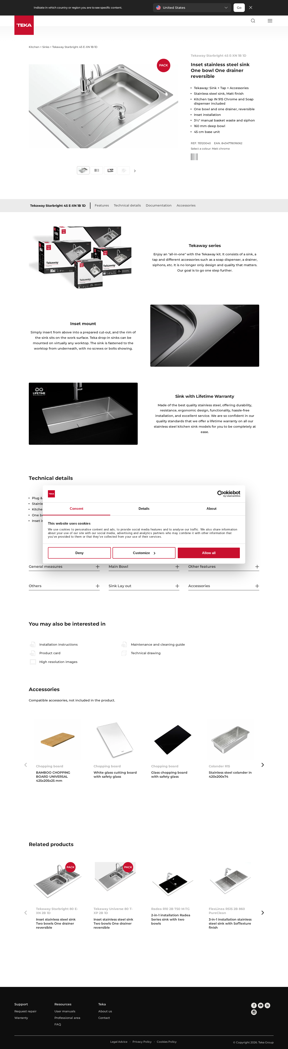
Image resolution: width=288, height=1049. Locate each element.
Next (135, 171)
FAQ (57, 1024)
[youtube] (260, 1005)
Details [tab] (144, 509)
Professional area (67, 1018)
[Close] (250, 8)
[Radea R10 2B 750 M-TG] (173, 882)
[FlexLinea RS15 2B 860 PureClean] (230, 882)
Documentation (159, 205)
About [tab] (211, 509)
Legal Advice (118, 1041)
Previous (25, 765)
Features (102, 205)
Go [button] (239, 8)
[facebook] (254, 1005)
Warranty (21, 1018)
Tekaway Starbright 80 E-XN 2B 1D (57, 911)
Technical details (127, 205)
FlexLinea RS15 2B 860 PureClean (227, 911)
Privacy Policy (142, 1041)
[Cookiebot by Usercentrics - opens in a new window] (220, 493)
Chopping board (49, 766)
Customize (141, 553)
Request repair (25, 1011)
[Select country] (261, 21)
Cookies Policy (167, 1041)
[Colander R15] (230, 739)
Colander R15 (219, 766)
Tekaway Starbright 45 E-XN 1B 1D (58, 206)
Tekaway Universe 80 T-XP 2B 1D (113, 911)
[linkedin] (267, 1005)
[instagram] (254, 1012)
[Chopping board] (57, 739)
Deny (79, 553)
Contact (104, 1018)
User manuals (64, 1011)
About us (105, 1011)
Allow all (209, 553)
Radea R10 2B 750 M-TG (170, 909)
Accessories (186, 205)
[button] (192, 7)
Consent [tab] (76, 509)
